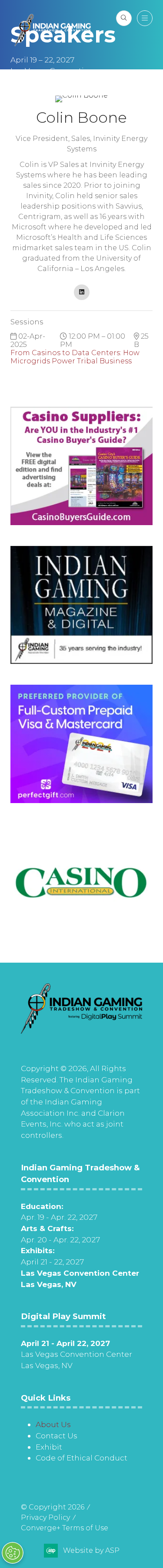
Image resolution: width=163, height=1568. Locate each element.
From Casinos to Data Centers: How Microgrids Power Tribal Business (75, 357)
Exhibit (49, 1446)
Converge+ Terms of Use (64, 1528)
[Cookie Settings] (12, 1553)
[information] (81, 1031)
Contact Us (56, 1435)
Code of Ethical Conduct (81, 1457)
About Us (53, 1424)
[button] (124, 18)
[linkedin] (82, 292)
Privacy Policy (45, 1517)
